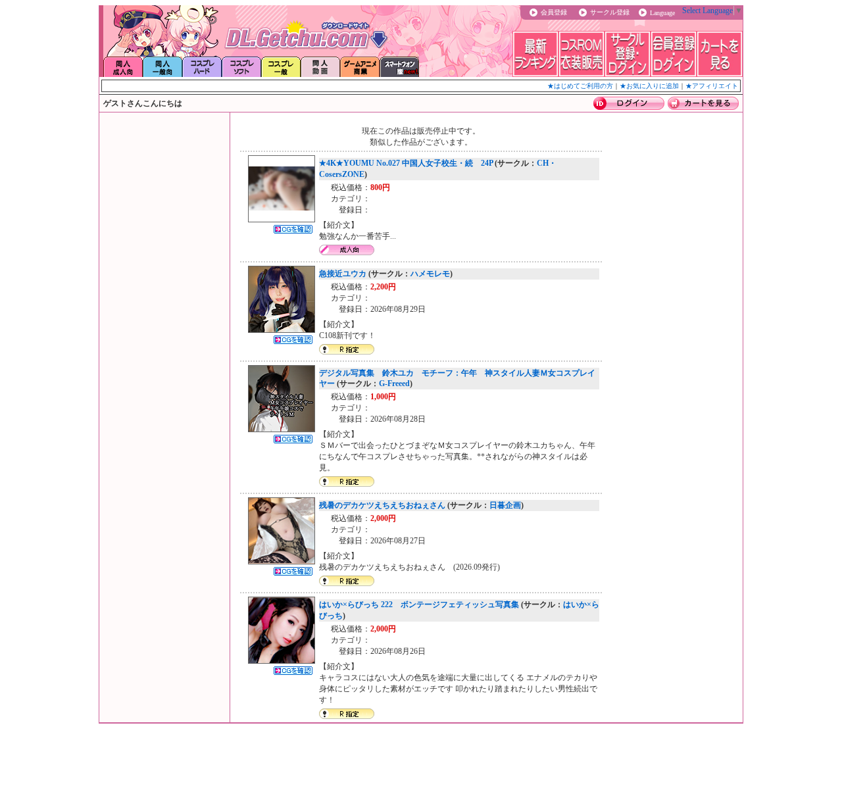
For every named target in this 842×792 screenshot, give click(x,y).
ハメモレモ (430, 273)
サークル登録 (610, 12)
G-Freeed (394, 383)
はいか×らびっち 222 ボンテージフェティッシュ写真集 (419, 604)
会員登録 (554, 12)
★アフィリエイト (711, 85)
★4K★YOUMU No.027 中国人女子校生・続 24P (406, 163)
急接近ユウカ (342, 273)
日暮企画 (505, 505)
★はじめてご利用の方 (580, 85)
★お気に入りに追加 (649, 85)
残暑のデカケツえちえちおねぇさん (382, 505)
